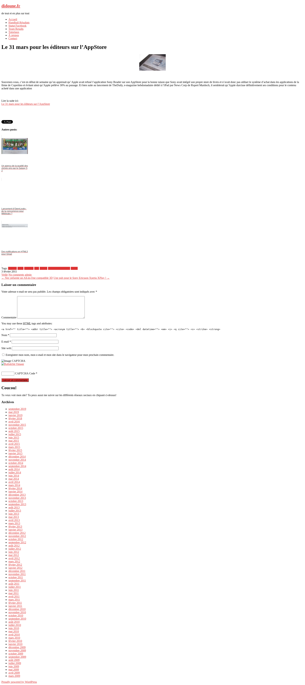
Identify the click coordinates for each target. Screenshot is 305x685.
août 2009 (14, 660)
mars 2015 (14, 447)
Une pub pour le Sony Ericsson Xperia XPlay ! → (81, 277)
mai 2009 (13, 669)
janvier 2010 (15, 644)
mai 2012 (13, 555)
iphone (43, 268)
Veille (4, 274)
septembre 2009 (17, 656)
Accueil (12, 19)
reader (74, 268)
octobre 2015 (15, 427)
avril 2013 (14, 520)
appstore (29, 268)
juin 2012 (13, 551)
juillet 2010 (14, 625)
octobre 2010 (15, 615)
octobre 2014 (15, 462)
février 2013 (15, 526)
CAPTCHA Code (25, 373)
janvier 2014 (15, 491)
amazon (12, 268)
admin (28, 274)
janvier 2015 (15, 453)
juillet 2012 (14, 548)
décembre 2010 (17, 609)
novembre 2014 (17, 459)
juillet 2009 (14, 663)
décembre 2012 (17, 532)
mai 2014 (13, 478)
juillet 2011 (14, 586)
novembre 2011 (17, 574)
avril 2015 (14, 443)
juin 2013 (13, 513)
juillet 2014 (14, 472)
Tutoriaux (13, 32)
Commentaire (8, 317)
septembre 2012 (17, 542)
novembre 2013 (17, 497)
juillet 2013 (14, 510)
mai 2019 (13, 412)
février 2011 (15, 602)
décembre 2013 (17, 494)
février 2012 (15, 564)
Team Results (15, 28)
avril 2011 (14, 596)
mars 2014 (14, 485)
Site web (6, 348)
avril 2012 (14, 558)
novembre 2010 (17, 612)
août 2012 (14, 545)
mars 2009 (14, 675)
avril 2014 (14, 482)
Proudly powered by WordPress (19, 681)
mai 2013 (13, 516)
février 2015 (15, 450)
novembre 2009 (17, 650)
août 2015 (14, 431)
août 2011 (13, 583)
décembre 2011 (16, 571)
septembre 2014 (17, 466)
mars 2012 (14, 561)
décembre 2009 (17, 647)
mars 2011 (14, 599)
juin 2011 (13, 590)
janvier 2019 (15, 415)
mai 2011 (13, 593)
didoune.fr (10, 6)
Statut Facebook (17, 25)
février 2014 (15, 488)
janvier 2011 (15, 605)
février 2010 (15, 640)
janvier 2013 (15, 529)
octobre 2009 (15, 653)
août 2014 (14, 469)
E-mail (6, 341)
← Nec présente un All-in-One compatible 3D (27, 277)
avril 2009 (14, 672)
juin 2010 (13, 628)
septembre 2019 (17, 408)
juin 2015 (13, 437)
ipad (36, 268)
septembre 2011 (17, 580)
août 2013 (14, 507)
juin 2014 (13, 475)
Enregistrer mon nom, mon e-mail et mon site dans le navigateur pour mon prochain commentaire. (60, 354)
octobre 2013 (15, 501)
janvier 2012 (15, 567)
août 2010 (14, 621)
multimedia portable (59, 268)
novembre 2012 (17, 536)
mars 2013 (14, 523)
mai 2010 (13, 631)
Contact (12, 38)
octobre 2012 (15, 539)
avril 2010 (14, 634)
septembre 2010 (17, 618)
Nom (5, 335)
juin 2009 (13, 666)
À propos (13, 35)
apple (20, 268)
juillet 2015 (14, 434)
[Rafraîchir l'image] (12, 364)
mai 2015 (13, 440)
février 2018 (15, 418)
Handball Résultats (18, 22)
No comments (16, 274)
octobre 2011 (15, 577)
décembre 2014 (17, 456)
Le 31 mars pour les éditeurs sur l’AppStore (25, 103)
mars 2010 (14, 637)
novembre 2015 (17, 424)
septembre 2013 (17, 504)
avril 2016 (14, 421)
